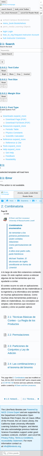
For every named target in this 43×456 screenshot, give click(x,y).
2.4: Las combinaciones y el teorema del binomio (22, 365)
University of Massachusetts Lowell (21, 221)
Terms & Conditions (24, 438)
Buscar (5, 453)
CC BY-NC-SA (8, 383)
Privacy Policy (7, 438)
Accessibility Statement (11, 441)
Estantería (24, 201)
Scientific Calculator (15, 136)
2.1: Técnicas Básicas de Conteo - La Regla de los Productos (21, 320)
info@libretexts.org (12, 446)
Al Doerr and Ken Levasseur (19, 218)
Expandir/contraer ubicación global (40, 200)
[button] (10, 156)
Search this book (6, 47)
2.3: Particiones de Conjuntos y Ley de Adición (18, 350)
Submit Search (6, 54)
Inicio (11, 201)
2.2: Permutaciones (18, 334)
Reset (3, 71)
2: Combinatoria (19, 378)
